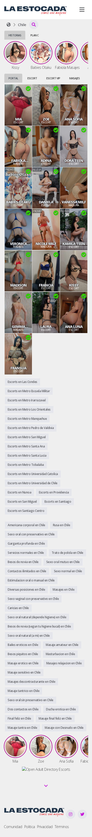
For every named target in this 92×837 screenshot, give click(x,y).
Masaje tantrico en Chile (23, 691)
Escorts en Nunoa (19, 492)
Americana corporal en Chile (26, 525)
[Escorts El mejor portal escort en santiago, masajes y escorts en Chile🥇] (9, 24)
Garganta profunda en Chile (26, 543)
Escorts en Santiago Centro (26, 511)
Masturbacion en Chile (60, 654)
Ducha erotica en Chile (61, 709)
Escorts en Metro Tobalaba (26, 464)
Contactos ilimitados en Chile (27, 571)
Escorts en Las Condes (22, 382)
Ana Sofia (74, 119)
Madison (18, 285)
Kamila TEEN (73, 244)
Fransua (18, 368)
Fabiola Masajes (18, 160)
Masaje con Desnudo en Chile (64, 727)
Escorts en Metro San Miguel (27, 437)
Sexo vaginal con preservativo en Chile (33, 599)
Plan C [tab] (34, 35)
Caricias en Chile (18, 608)
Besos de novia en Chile (23, 562)
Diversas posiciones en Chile (26, 589)
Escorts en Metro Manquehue (27, 418)
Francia (46, 285)
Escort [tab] (32, 78)
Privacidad (45, 826)
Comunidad (13, 826)
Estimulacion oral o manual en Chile (31, 580)
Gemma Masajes (18, 326)
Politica (29, 826)
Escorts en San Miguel (22, 501)
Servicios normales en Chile (26, 552)
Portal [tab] (13, 78)
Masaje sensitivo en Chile (24, 672)
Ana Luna (74, 326)
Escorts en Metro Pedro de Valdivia (31, 428)
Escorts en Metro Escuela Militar (29, 391)
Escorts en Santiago (57, 501)
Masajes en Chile (63, 589)
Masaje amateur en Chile (62, 645)
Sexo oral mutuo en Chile (63, 562)
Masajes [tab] (74, 78)
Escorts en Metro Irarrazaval (26, 400)
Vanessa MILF (74, 202)
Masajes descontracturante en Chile (31, 681)
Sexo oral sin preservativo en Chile (30, 700)
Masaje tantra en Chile (22, 727)
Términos (62, 826)
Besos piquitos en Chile (23, 654)
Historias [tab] (14, 35)
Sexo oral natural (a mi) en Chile (29, 635)
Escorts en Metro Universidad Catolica (33, 474)
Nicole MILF (46, 244)
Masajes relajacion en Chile (64, 663)
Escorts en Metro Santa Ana (26, 446)
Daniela (46, 202)
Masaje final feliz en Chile (55, 718)
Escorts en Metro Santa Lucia (27, 455)
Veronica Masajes (18, 244)
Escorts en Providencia (54, 492)
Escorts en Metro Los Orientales (29, 409)
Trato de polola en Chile (67, 552)
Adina (46, 160)
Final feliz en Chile (19, 718)
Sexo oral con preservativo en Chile (31, 534)
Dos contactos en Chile (23, 709)
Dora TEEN (73, 160)
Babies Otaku (18, 202)
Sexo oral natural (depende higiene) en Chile (37, 617)
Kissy (73, 285)
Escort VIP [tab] (53, 78)
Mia (18, 119)
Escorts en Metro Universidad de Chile (32, 483)
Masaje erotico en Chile (23, 663)
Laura (45, 326)
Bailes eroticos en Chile (23, 645)
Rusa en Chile (61, 525)
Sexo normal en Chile (68, 571)
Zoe (46, 119)
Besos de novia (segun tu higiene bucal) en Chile (39, 626)
